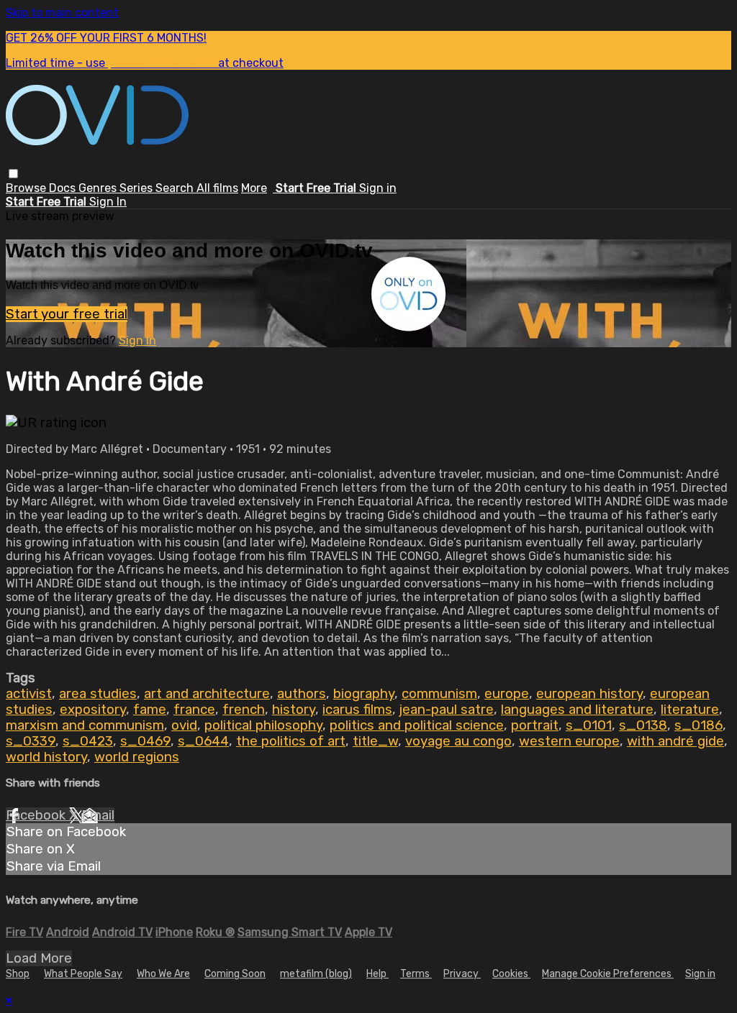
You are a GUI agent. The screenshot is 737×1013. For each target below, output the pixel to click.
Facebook (37, 815)
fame (149, 710)
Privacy (462, 974)
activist (29, 694)
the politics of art (290, 741)
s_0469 (145, 741)
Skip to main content (62, 12)
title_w (375, 741)
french (243, 710)
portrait (535, 725)
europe (506, 694)
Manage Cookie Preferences (608, 974)
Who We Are (163, 974)
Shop (18, 974)
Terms (416, 974)
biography (363, 694)
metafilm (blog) (316, 974)
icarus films (357, 710)
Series (137, 188)
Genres (98, 188)
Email (97, 815)
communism (439, 694)
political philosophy (263, 725)
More (254, 188)
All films (217, 188)
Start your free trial (66, 314)
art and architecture (207, 694)
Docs (63, 188)
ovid (184, 725)
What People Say (83, 974)
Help (377, 974)
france (194, 710)
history (293, 710)
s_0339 (30, 741)
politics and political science (417, 725)
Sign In (108, 201)
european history (589, 694)
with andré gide (675, 741)
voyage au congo (458, 741)
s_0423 (88, 741)
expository (93, 710)
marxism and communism (85, 725)
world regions (136, 757)
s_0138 (643, 725)
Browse (27, 188)
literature (690, 710)
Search (175, 188)
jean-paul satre (446, 710)
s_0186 (698, 725)
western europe (569, 741)
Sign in (378, 188)
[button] (13, 173)
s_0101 (589, 725)
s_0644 (203, 741)
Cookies (511, 974)
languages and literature (577, 710)
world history (46, 757)
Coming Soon (235, 974)
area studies (98, 694)
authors (301, 694)
